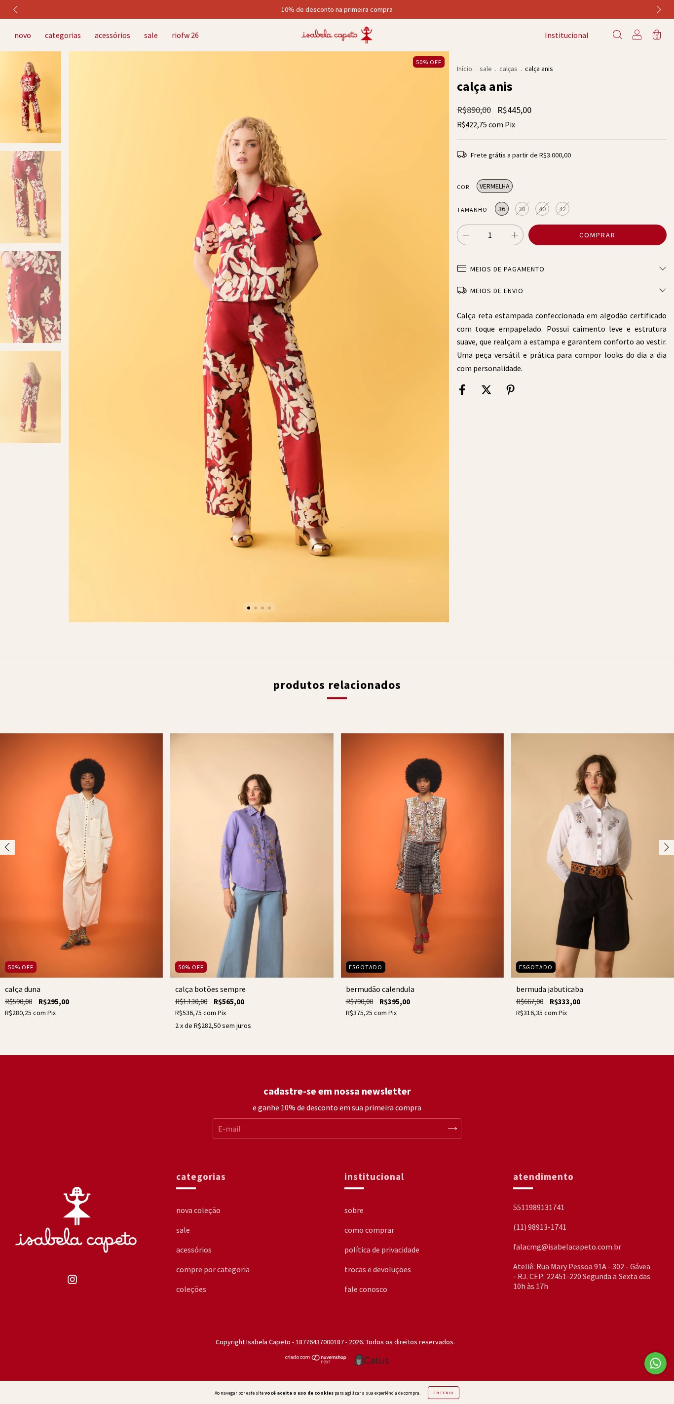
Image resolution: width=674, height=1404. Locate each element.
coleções (191, 1289)
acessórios (112, 35)
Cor (463, 186)
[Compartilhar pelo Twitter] (487, 390)
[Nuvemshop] (316, 1361)
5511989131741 (538, 1207)
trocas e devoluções (377, 1269)
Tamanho (472, 209)
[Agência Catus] (371, 1360)
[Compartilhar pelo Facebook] (463, 390)
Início (464, 68)
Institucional (567, 35)
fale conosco (365, 1289)
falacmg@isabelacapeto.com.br (567, 1247)
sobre (354, 1210)
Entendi (443, 1392)
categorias (63, 35)
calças (508, 68)
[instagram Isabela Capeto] (72, 1285)
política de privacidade (381, 1249)
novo (22, 35)
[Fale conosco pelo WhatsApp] (655, 1363)
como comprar (369, 1230)
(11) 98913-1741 (539, 1227)
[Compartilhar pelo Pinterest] (510, 390)
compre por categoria (213, 1269)
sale (151, 35)
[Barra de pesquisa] (617, 35)
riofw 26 (185, 35)
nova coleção (198, 1210)
